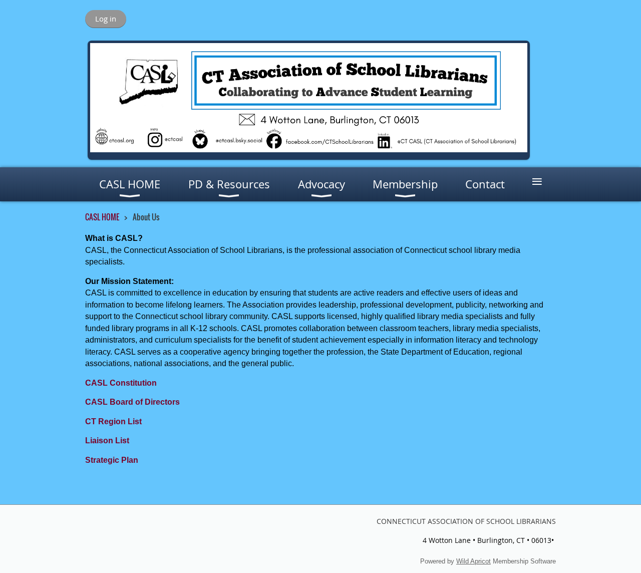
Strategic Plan (111, 460)
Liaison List (107, 440)
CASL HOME (102, 216)
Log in (105, 19)
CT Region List (113, 421)
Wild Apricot (473, 561)
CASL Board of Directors (132, 402)
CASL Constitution (121, 383)
